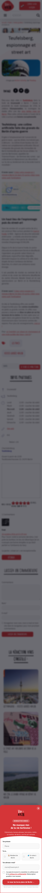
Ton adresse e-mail (9, 862)
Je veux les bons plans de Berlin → (20, 882)
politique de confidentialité (17, 874)
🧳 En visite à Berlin (32, 857)
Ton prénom (6, 841)
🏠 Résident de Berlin (13, 857)
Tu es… (5, 851)
